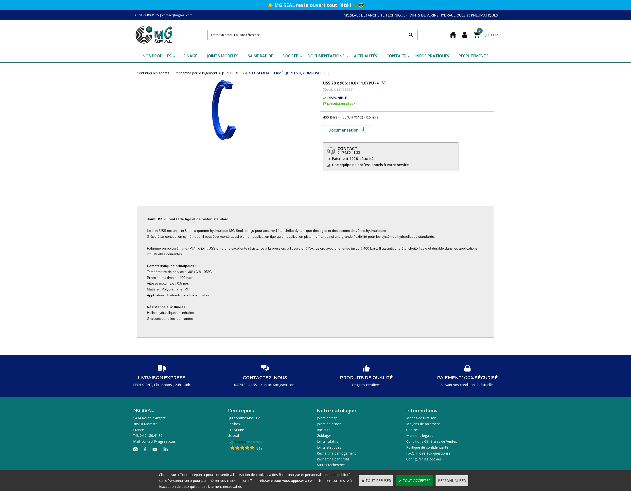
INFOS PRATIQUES (432, 56)
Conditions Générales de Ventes (431, 441)
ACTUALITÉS (365, 56)
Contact (412, 429)
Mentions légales (419, 435)
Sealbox (234, 424)
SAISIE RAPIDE (260, 56)
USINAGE (189, 56)
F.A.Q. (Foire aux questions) (428, 453)
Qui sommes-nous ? (244, 418)
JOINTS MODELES (222, 56)
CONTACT (396, 56)
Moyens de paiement (423, 424)
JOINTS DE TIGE (235, 73)
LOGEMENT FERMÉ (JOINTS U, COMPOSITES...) (290, 73)
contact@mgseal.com (177, 15)
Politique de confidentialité (427, 447)
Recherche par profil (333, 459)
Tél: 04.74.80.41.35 (146, 15)
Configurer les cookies (424, 459)
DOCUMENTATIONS (326, 56)
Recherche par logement (336, 453)
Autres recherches (331, 464)
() (259, 448)
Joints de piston (329, 424)
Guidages (324, 435)
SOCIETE (290, 56)
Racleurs (323, 429)
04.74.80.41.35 (348, 152)
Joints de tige (327, 418)
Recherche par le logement (196, 73)
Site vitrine (236, 429)
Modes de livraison (421, 418)
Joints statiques (329, 447)
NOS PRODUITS (156, 56)
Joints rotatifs (327, 441)
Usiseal (233, 435)
